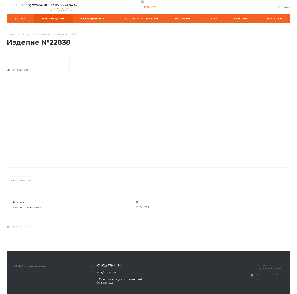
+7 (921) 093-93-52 (63, 5)
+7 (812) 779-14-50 (33, 5)
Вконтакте (182, 268)
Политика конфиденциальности (269, 267)
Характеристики (21, 180)
